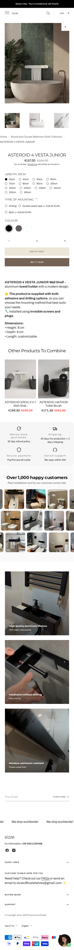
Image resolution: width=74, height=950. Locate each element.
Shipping (32, 164)
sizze (19, 915)
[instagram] (13, 850)
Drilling (13, 206)
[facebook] (7, 850)
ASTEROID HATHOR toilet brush (53, 403)
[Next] (63, 378)
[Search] (48, 13)
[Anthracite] (19, 228)
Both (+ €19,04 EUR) (20, 212)
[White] (29, 228)
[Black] (9, 228)
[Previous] (11, 378)
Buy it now (37, 262)
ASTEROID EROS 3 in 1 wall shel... (20, 403)
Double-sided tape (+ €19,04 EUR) (41, 206)
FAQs (45, 878)
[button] (7, 13)
